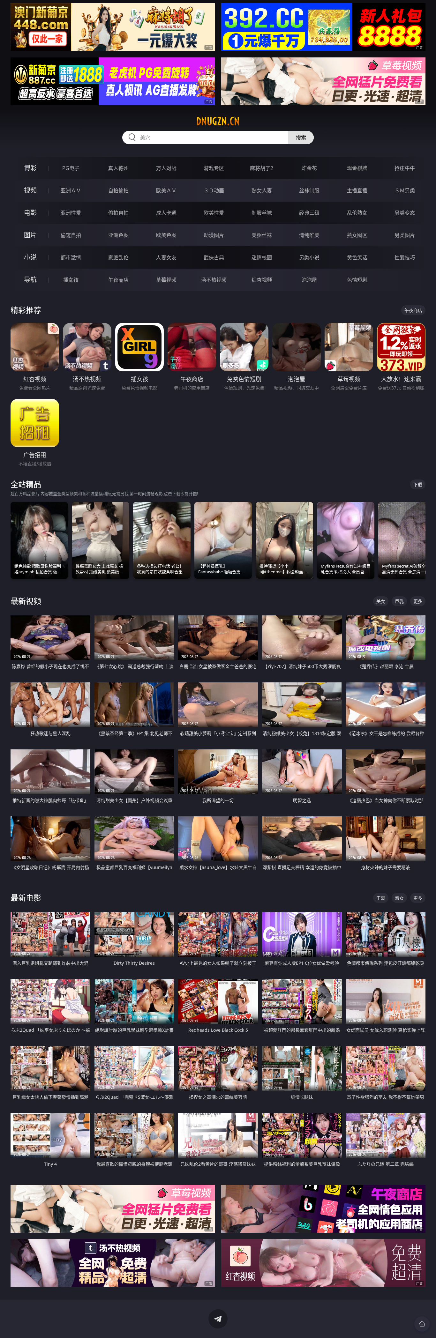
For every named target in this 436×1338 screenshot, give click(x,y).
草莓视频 (166, 279)
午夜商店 (118, 279)
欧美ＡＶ (166, 190)
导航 (30, 279)
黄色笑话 (357, 257)
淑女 (399, 898)
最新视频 (26, 601)
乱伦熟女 (357, 212)
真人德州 (118, 168)
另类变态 (405, 212)
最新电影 (26, 897)
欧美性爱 (214, 212)
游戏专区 (214, 168)
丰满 (380, 898)
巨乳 (399, 601)
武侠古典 (214, 257)
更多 (417, 601)
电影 (30, 212)
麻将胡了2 (261, 168)
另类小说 (309, 257)
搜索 (301, 137)
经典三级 (309, 212)
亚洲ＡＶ (71, 190)
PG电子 (70, 168)
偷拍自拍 (118, 212)
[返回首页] (422, 1324)
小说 (30, 257)
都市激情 (71, 257)
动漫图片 (214, 235)
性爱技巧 (405, 257)
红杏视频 (262, 279)
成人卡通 (166, 212)
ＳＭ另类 (405, 190)
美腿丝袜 (262, 235)
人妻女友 (166, 257)
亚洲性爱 (71, 212)
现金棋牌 (357, 168)
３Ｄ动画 (214, 190)
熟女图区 (357, 235)
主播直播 (357, 190)
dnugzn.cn (218, 121)
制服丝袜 (262, 212)
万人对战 (166, 168)
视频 (30, 190)
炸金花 (309, 168)
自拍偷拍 (118, 190)
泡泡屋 (309, 279)
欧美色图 (166, 235)
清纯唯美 (309, 235)
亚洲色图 (118, 235)
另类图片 (405, 235)
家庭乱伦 (118, 257)
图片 (30, 235)
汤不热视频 (214, 279)
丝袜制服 (309, 190)
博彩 (30, 168)
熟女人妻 (262, 190)
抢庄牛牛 (405, 168)
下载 (417, 484)
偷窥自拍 (71, 235)
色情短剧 (357, 279)
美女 (380, 601)
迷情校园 (262, 257)
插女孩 (71, 279)
